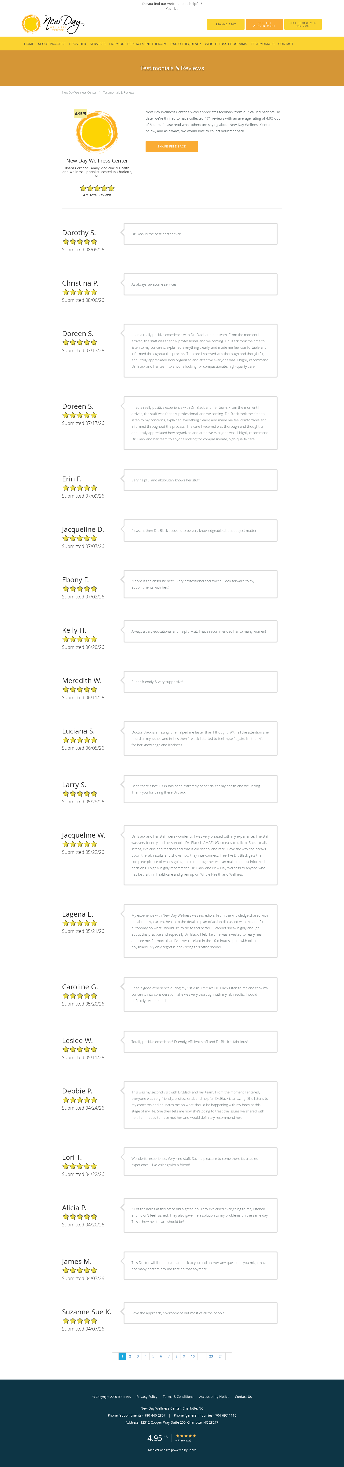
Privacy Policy (146, 1396)
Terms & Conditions (178, 1396)
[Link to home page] (46, 24)
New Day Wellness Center (79, 92)
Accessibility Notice (214, 1396)
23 (211, 1356)
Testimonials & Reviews (118, 92)
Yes (168, 8)
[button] (264, 24)
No (176, 8)
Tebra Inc (123, 1397)
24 (221, 1356)
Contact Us (243, 1396)
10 (193, 1356)
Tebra (192, 1450)
